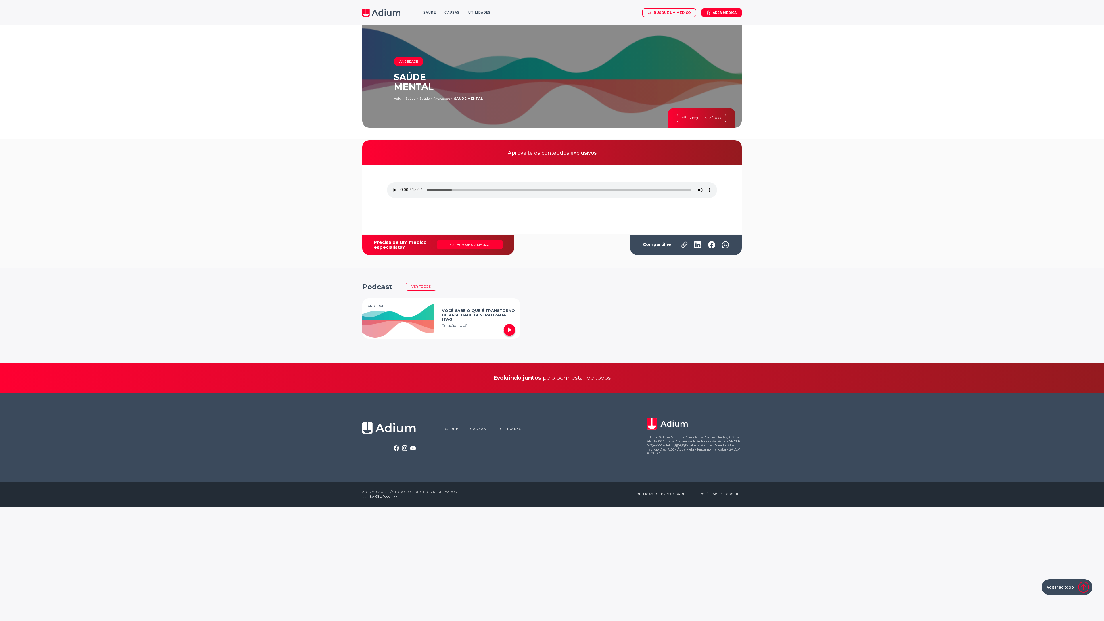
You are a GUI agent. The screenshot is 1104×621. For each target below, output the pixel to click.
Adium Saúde (404, 99)
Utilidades (510, 429)
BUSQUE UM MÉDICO (704, 118)
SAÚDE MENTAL (468, 99)
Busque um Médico (672, 13)
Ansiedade (442, 99)
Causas (478, 429)
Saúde (424, 99)
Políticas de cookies (721, 494)
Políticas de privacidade (659, 494)
